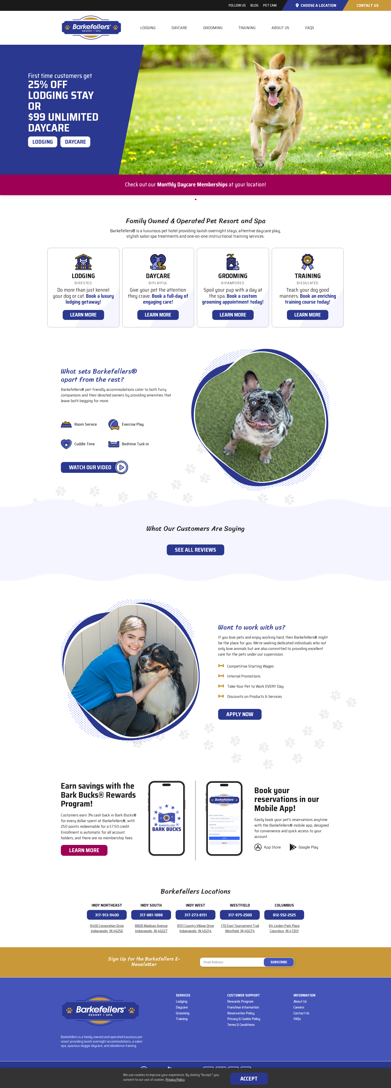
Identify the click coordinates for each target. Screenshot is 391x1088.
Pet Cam (270, 5)
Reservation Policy (241, 1013)
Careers (298, 1007)
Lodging (147, 28)
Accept (248, 1078)
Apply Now (239, 714)
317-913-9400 (107, 915)
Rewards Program (240, 1001)
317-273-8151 (195, 915)
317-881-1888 (151, 915)
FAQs (309, 28)
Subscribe (247, 962)
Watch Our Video (90, 467)
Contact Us (368, 5)
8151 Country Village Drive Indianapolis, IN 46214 (195, 928)
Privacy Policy (175, 1079)
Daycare (179, 28)
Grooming (212, 28)
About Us (280, 28)
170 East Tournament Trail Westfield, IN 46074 (240, 928)
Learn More (83, 315)
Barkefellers (91, 27)
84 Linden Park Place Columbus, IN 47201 (284, 928)
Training (246, 28)
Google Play (308, 847)
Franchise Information (243, 1007)
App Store (272, 847)
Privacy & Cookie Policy (243, 1019)
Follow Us (237, 5)
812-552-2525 (284, 915)
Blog (254, 5)
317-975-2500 (240, 915)
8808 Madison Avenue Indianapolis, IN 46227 (151, 928)
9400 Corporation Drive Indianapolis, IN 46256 (107, 928)
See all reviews (195, 550)
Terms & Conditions (241, 1024)
